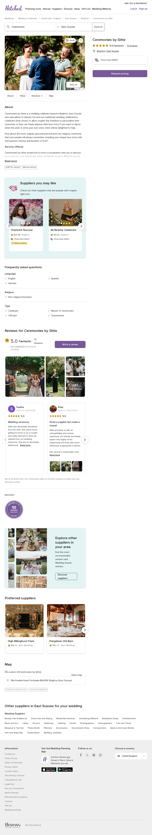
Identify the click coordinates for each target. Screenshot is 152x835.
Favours (36, 723)
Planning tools (33, 8)
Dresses (68, 8)
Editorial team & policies (16, 797)
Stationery (49, 723)
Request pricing (120, 73)
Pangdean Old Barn (61, 641)
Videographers (105, 723)
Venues (47, 8)
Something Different (88, 718)
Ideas (77, 8)
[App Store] (48, 771)
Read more (11, 161)
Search (98, 26)
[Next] (81, 226)
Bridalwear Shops (110, 718)
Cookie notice (11, 771)
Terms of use (11, 758)
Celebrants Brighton (38, 689)
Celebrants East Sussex (16, 689)
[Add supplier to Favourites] (80, 40)
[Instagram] (100, 755)
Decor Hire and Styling (41, 718)
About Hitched (11, 792)
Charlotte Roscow (22, 230)
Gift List (86, 8)
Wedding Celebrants (28, 18)
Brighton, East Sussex (108, 51)
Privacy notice (11, 767)
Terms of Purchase (13, 762)
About (10, 95)
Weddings (10, 18)
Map (51, 95)
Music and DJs (11, 723)
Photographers (87, 723)
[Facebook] (80, 755)
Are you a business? (14, 788)
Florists (73, 723)
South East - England (51, 18)
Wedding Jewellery (52, 732)
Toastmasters (33, 732)
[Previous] (9, 226)
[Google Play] (65, 771)
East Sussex (71, 18)
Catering (62, 723)
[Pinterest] (93, 755)
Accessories (62, 728)
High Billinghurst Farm (21, 641)
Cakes (25, 723)
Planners (48, 728)
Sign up (143, 8)
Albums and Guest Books (122, 728)
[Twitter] (87, 755)
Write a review (70, 344)
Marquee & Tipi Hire (14, 728)
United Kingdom (129, 756)
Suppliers (57, 8)
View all (73, 84)
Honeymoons (99, 728)
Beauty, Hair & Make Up (16, 718)
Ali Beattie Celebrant (63, 230)
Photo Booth (34, 728)
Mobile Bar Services (65, 718)
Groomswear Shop (80, 728)
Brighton (85, 18)
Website (101, 8)
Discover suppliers (63, 576)
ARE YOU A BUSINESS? (136, 3)
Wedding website (13, 810)
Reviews (37, 95)
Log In (133, 8)
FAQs (22, 95)
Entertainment (129, 718)
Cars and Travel (123, 723)
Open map (76, 675)
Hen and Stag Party (14, 732)
